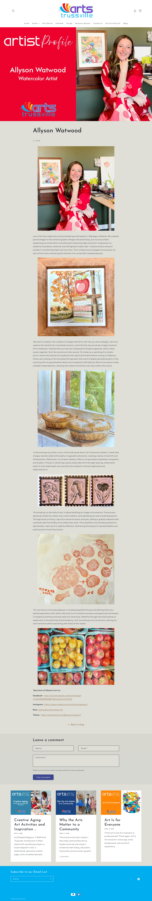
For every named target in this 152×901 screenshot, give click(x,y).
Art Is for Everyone (112, 822)
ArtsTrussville (21, 899)
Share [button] (38, 141)
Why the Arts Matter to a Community (70, 824)
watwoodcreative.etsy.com (50, 710)
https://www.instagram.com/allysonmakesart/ (66, 704)
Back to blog (77, 724)
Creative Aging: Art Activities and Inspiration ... (29, 824)
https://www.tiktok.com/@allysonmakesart (61, 715)
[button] (13, 10)
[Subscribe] (50, 879)
